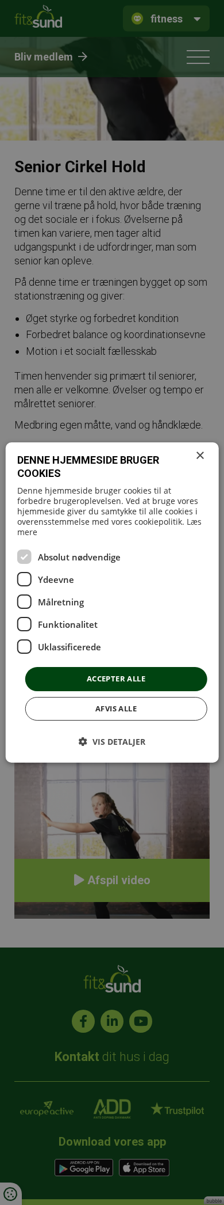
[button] (112, 741)
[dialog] (112, 602)
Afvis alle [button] (116, 708)
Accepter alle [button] (116, 678)
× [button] (199, 456)
